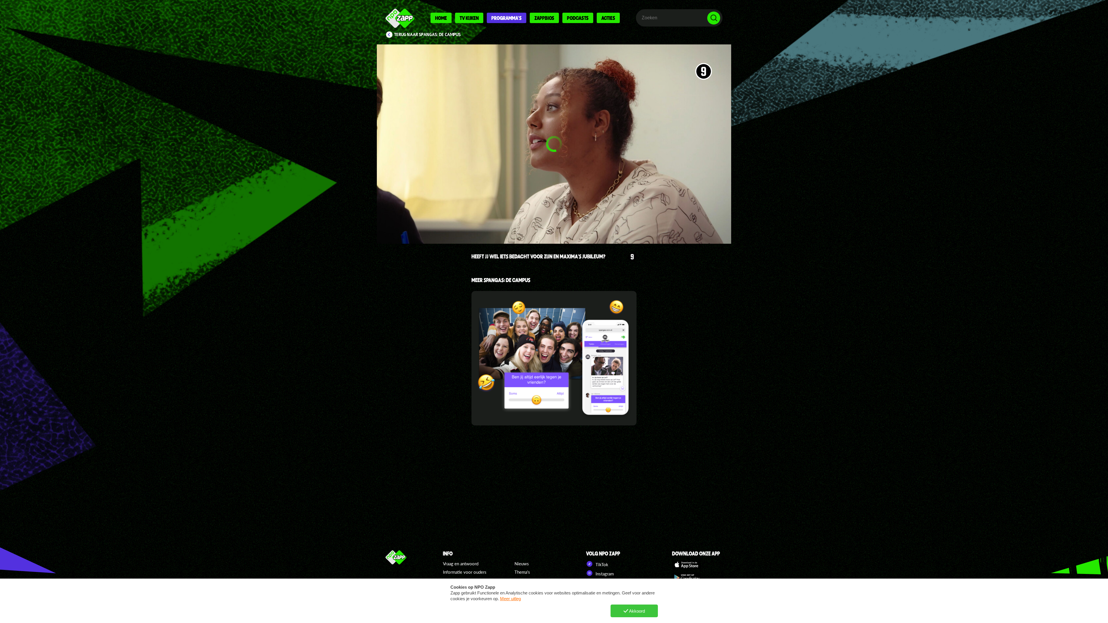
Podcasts (578, 17)
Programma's (506, 17)
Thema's (522, 572)
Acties (608, 17)
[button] (554, 144)
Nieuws (521, 563)
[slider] (555, 212)
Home (441, 17)
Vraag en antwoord (460, 563)
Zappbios (544, 17)
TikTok (601, 564)
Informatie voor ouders (464, 572)
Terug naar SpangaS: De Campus (427, 34)
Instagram (604, 573)
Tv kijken (469, 17)
